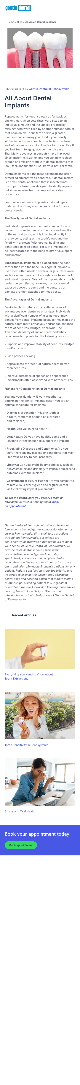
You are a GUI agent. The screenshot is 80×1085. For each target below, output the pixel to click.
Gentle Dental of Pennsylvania (49, 89)
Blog (19, 22)
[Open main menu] (71, 8)
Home (10, 22)
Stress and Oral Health (20, 811)
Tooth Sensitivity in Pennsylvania (26, 745)
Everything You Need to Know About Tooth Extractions (29, 676)
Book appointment (21, 845)
